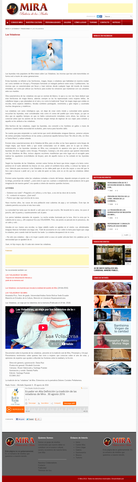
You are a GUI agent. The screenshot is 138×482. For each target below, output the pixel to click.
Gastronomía (81, 452)
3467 (111, 190)
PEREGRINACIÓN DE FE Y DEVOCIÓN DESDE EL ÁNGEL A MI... (119, 185)
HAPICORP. (128, 479)
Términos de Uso (44, 470)
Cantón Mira (80, 445)
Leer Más (41, 452)
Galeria (67, 22)
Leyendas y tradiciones (21, 28)
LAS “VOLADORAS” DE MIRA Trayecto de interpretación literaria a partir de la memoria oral (19, 277)
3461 (111, 218)
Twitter (98, 16)
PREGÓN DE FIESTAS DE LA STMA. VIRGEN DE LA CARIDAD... (119, 198)
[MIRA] (27, 9)
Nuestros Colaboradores (47, 463)
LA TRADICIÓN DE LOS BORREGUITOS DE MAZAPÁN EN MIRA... (119, 212)
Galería (78, 450)
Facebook (101, 16)
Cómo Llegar (80, 22)
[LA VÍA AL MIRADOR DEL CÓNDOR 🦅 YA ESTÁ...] (128, 261)
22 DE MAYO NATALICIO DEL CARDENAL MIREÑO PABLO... (106, 269)
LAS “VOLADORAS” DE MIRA (16, 293)
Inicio (7, 28)
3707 (111, 229)
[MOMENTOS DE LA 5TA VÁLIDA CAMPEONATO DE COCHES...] (128, 257)
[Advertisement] (100, 8)
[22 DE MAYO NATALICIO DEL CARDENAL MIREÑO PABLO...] (128, 252)
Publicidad (42, 468)
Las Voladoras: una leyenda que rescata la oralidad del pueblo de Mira (31, 288)
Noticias (116, 22)
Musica (78, 455)
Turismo (93, 22)
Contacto (104, 22)
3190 (111, 204)
